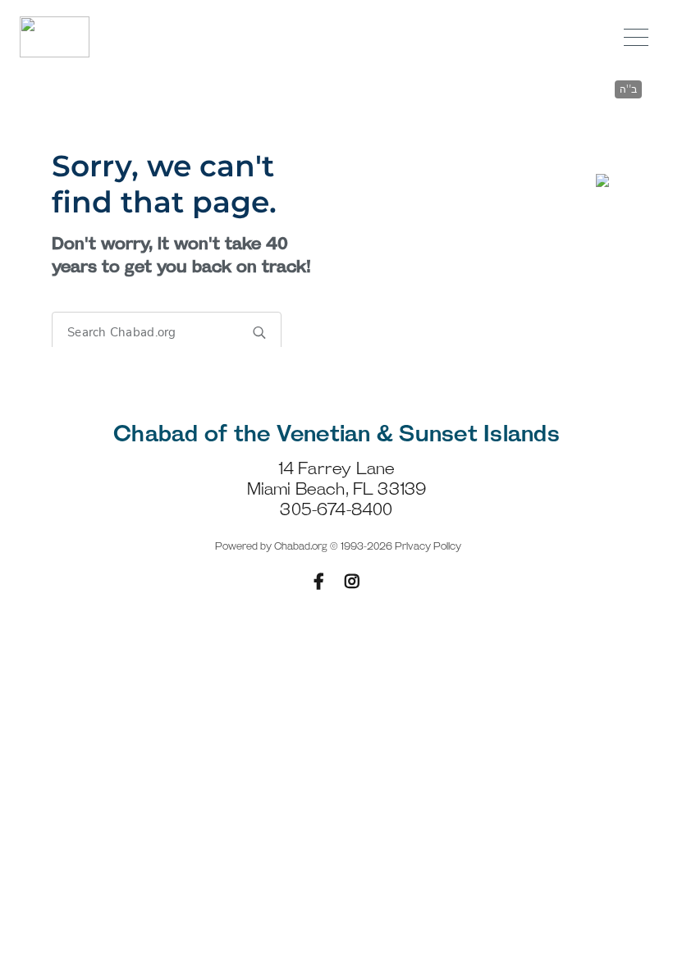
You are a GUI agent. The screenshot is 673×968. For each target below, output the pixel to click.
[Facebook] (319, 581)
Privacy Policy (428, 546)
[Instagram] (352, 581)
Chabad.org (300, 546)
